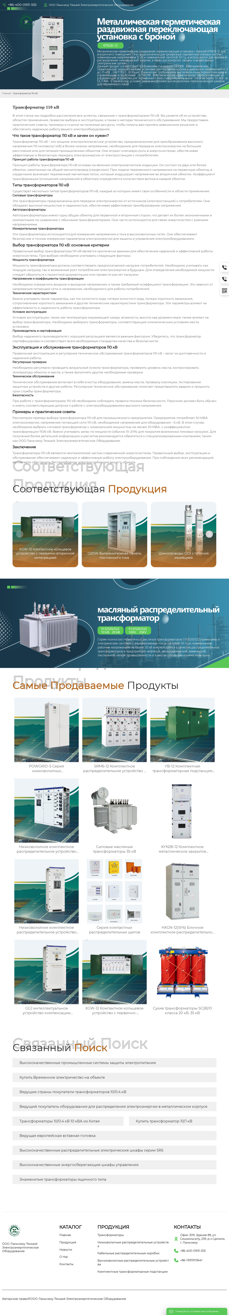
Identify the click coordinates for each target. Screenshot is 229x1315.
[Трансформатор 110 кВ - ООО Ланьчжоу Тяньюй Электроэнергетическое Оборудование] (27, 22)
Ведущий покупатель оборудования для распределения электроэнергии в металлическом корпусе (113, 1106)
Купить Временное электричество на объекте (62, 1077)
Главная (6, 93)
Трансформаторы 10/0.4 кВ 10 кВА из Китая (60, 1121)
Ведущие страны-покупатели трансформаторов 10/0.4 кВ (73, 1092)
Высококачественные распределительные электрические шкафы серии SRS (91, 1150)
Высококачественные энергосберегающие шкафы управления (79, 1165)
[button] (209, 534)
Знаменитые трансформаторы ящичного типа (63, 1179)
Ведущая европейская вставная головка (58, 1135)
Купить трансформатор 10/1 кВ (164, 1121)
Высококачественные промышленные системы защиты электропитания (88, 1063)
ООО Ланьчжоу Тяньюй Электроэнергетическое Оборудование (91, 5)
